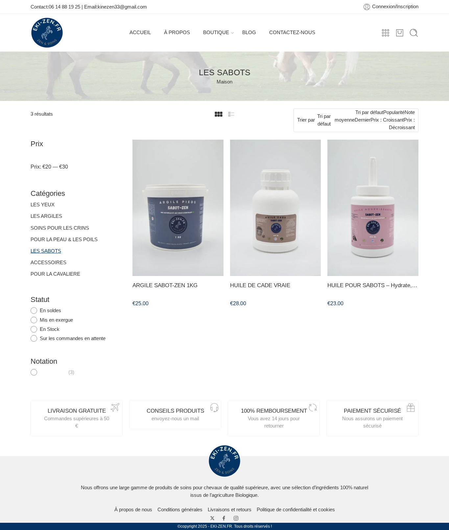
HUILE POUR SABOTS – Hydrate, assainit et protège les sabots (372, 285)
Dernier (362, 120)
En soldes (50, 310)
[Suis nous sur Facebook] (223, 518)
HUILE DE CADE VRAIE (260, 285)
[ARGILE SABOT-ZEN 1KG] (178, 208)
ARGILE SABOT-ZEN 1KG (165, 285)
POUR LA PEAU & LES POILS (64, 239)
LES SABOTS (46, 251)
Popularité (394, 112)
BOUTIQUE (216, 32)
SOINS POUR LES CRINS (60, 228)
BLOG (249, 32)
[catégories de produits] (385, 32)
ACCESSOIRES (48, 262)
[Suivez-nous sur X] (212, 518)
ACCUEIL (140, 32)
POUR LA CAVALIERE (55, 274)
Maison (224, 81)
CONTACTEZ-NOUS (292, 32)
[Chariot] (399, 32)
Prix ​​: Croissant (387, 120)
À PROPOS (177, 32)
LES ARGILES (46, 216)
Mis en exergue (56, 320)
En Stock (49, 329)
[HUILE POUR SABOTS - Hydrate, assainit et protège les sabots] (372, 208)
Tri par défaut (324, 120)
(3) (57, 373)
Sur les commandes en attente (73, 338)
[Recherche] (413, 32)
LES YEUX (43, 204)
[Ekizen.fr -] (47, 32)
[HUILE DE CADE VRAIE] (275, 208)
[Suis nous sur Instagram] (236, 518)
